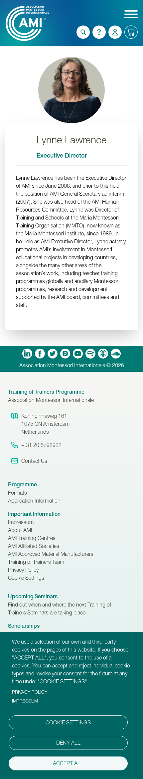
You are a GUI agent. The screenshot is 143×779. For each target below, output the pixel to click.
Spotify (90, 354)
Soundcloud (116, 354)
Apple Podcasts (103, 354)
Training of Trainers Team (36, 562)
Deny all (68, 743)
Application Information (34, 501)
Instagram (65, 354)
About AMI (20, 530)
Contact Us (34, 461)
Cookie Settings (26, 578)
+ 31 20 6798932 (41, 445)
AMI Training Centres (32, 538)
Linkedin (27, 354)
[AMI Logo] (16, 23)
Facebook (40, 354)
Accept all (68, 763)
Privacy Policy (23, 570)
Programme (22, 484)
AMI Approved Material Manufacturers (50, 554)
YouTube (78, 354)
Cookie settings (68, 722)
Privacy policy (29, 692)
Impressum (21, 522)
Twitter (53, 354)
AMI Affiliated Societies (33, 546)
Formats (17, 493)
